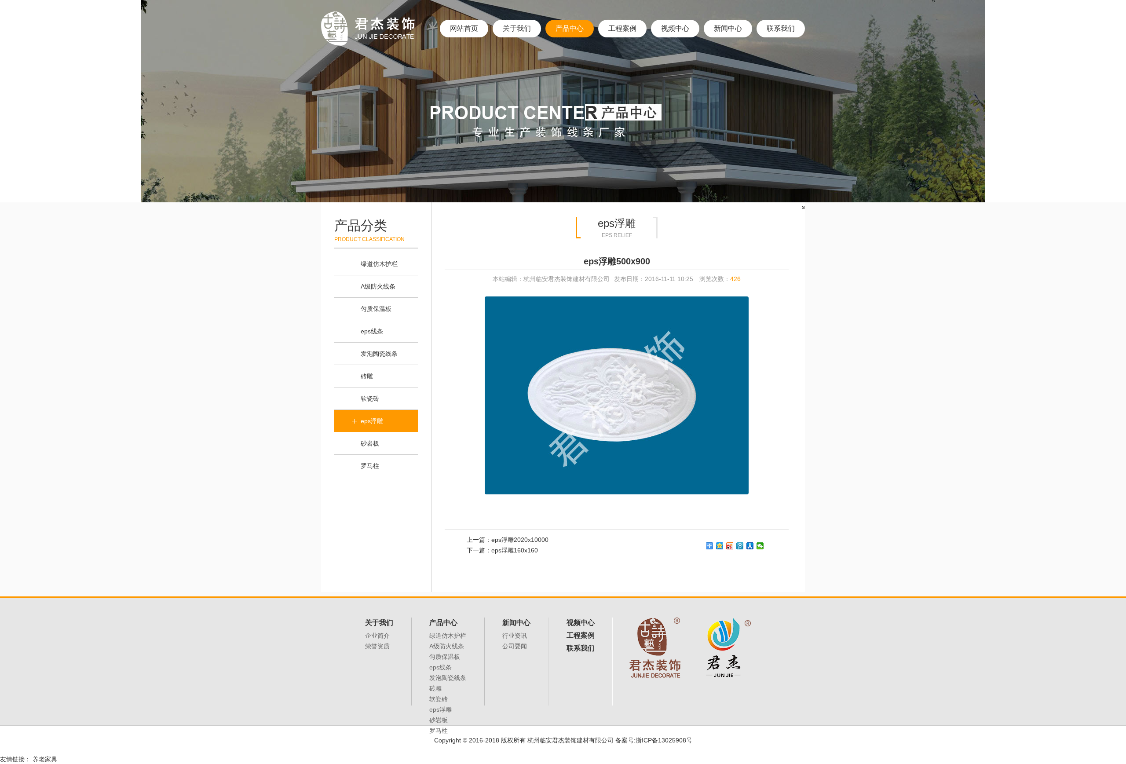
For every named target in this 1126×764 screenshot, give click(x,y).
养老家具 (45, 759)
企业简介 (377, 635)
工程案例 (622, 28)
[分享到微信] (760, 545)
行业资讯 (514, 635)
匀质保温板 (376, 308)
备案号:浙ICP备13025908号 (653, 740)
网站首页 (464, 28)
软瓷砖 (370, 398)
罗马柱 (370, 465)
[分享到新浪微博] (730, 545)
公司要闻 (514, 646)
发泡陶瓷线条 (379, 353)
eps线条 (372, 331)
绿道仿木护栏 (379, 263)
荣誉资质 (377, 646)
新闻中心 (728, 28)
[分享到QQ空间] (720, 545)
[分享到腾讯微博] (740, 545)
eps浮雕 (372, 420)
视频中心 (675, 28)
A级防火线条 (378, 286)
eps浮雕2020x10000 (519, 539)
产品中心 (570, 28)
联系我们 (781, 28)
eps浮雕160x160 (514, 550)
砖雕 (367, 376)
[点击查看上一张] (531, 395)
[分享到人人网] (750, 545)
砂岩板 (370, 443)
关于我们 (517, 28)
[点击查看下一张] (703, 395)
